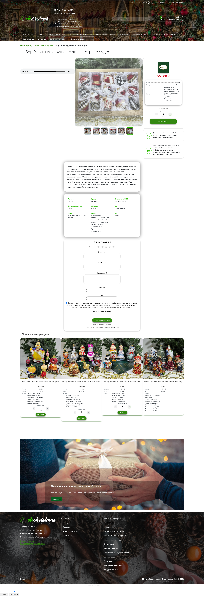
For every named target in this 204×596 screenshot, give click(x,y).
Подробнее (56, 499)
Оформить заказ (173, 19)
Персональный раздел (29, 541)
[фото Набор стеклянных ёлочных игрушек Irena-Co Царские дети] (163, 358)
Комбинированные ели (113, 565)
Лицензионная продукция (114, 531)
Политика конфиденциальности (32, 544)
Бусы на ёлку (109, 544)
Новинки (107, 527)
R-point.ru (180, 581)
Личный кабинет (178, 3)
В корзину (163, 121)
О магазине (67, 536)
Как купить (67, 523)
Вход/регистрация (111, 570)
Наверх (23, 579)
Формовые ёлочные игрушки (115, 536)
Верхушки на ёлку (111, 548)
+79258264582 (159, 3)
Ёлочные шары (109, 557)
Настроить (14, 594)
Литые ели (108, 561)
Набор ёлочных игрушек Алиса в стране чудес (122, 381)
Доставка (130, 3)
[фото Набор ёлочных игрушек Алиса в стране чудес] (122, 358)
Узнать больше (94, 585)
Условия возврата (70, 531)
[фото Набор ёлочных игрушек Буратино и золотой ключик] (81, 358)
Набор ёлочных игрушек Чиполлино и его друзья (40, 381)
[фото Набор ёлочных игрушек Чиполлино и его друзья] (40, 358)
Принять (4, 594)
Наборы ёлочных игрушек (114, 540)
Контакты (67, 540)
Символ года (109, 523)
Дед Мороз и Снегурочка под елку (117, 553)
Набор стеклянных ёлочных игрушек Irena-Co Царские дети (167, 381)
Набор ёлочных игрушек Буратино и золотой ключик (83, 381)
